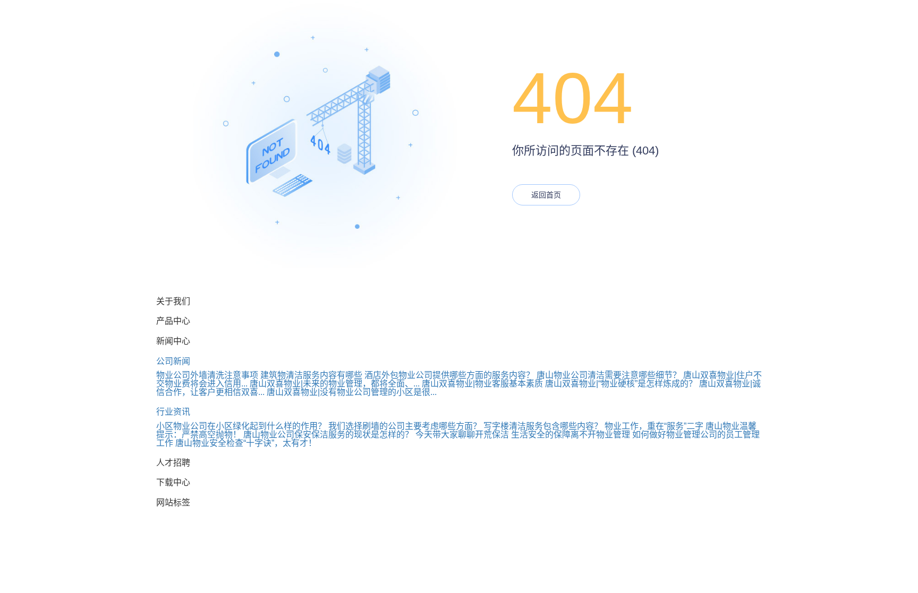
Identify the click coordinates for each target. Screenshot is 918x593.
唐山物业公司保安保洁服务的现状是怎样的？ (328, 434)
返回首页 (546, 195)
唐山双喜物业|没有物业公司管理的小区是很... (352, 392)
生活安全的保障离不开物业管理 (570, 434)
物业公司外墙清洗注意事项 (207, 375)
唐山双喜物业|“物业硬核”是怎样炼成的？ (621, 383)
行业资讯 (173, 411)
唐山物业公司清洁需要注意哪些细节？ (609, 375)
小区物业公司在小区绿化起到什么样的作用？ (241, 426)
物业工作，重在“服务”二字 (654, 426)
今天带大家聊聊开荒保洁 (462, 434)
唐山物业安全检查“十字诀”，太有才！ (246, 443)
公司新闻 (173, 361)
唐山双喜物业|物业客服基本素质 (482, 383)
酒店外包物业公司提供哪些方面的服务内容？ (449, 375)
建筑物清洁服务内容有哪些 (311, 375)
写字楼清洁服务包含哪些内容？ (542, 426)
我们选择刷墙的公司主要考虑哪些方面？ (404, 426)
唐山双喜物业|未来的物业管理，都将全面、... (335, 383)
